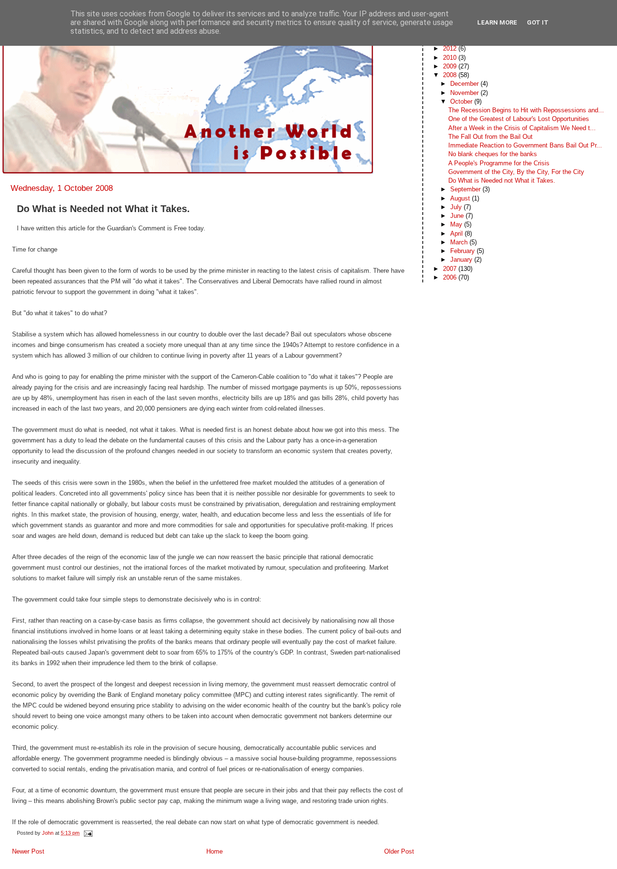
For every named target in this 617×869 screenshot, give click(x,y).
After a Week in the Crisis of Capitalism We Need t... (522, 128)
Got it (538, 22)
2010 (450, 57)
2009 (450, 66)
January (462, 259)
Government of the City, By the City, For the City (516, 171)
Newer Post (28, 851)
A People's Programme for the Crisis (499, 163)
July (457, 207)
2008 (450, 75)
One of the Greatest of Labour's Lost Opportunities (518, 118)
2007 (450, 268)
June (458, 215)
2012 (450, 48)
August (461, 198)
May (457, 224)
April (457, 233)
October (462, 101)
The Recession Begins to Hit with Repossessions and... (526, 110)
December (465, 83)
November (465, 92)
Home (214, 851)
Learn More (497, 22)
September (466, 189)
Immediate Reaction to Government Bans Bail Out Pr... (525, 145)
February (463, 250)
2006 (450, 277)
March (459, 242)
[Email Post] (87, 833)
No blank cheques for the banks (492, 154)
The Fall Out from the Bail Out (490, 136)
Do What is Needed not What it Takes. (501, 180)
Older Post (399, 851)
